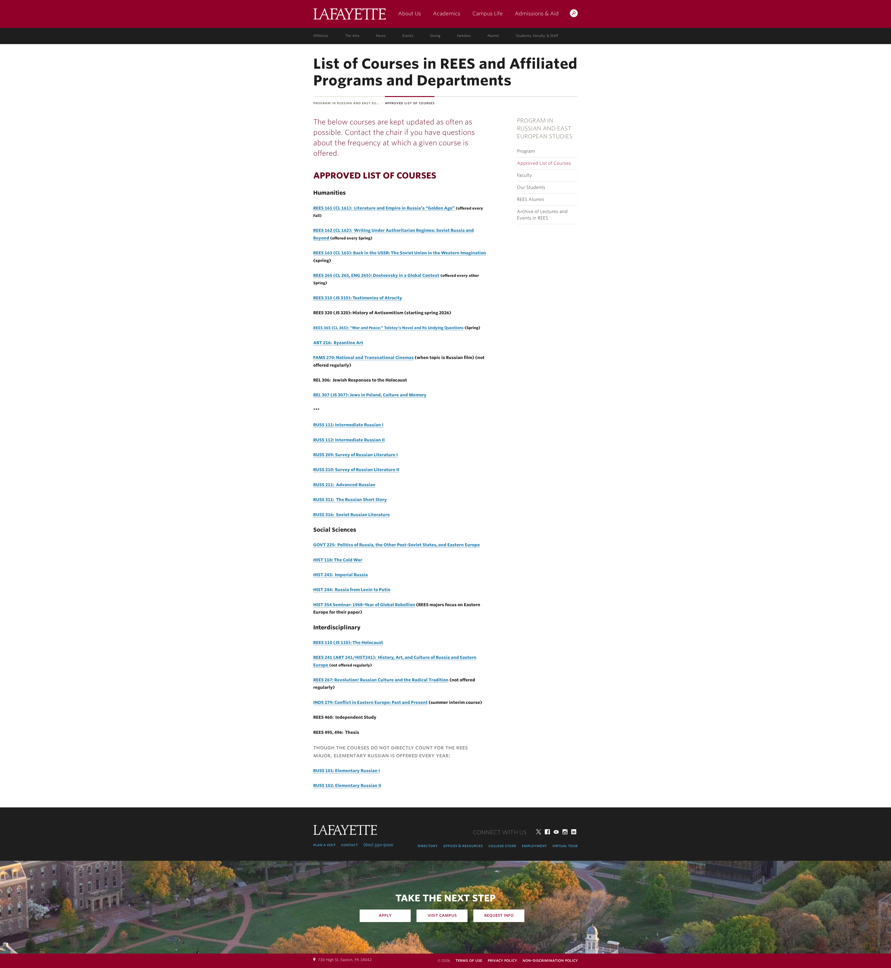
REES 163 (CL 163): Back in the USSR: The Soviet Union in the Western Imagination (399, 252)
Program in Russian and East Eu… (346, 103)
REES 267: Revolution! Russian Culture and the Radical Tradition (381, 679)
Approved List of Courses (544, 163)
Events (407, 36)
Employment (534, 845)
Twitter (538, 832)
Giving (435, 36)
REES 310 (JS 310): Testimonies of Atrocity (357, 297)
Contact (349, 844)
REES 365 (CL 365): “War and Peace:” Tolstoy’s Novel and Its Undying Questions (388, 328)
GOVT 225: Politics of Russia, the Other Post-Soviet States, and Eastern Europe (396, 544)
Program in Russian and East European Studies (544, 128)
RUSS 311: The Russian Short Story (350, 499)
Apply (385, 915)
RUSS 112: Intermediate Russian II (349, 439)
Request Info (499, 915)
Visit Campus (442, 915)
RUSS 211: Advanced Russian (344, 484)
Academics (446, 13)
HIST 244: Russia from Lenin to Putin (352, 589)
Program (526, 151)
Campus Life (487, 13)
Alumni (493, 36)
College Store (502, 845)
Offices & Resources (463, 845)
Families (464, 36)
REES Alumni (530, 199)
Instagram (565, 832)
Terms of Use (468, 960)
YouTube (556, 832)
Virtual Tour (565, 845)
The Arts (352, 36)
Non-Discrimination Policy (550, 960)
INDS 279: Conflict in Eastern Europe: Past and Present (370, 702)
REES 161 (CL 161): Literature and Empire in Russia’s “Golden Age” (384, 208)
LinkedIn (574, 832)
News (381, 36)
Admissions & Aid (537, 13)
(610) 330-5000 (378, 844)
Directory (428, 845)
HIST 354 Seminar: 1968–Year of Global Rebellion (364, 604)
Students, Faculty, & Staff (537, 36)
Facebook (547, 832)
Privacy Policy (502, 960)
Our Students (531, 187)
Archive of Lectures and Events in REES (542, 214)
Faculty (524, 175)
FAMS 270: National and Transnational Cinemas (363, 357)
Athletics (320, 36)
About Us (409, 13)
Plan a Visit (324, 844)
